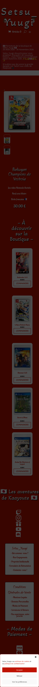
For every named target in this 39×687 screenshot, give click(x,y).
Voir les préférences (19, 682)
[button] (36, 657)
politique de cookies (22, 661)
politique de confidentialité (14, 664)
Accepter (19, 670)
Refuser (19, 676)
